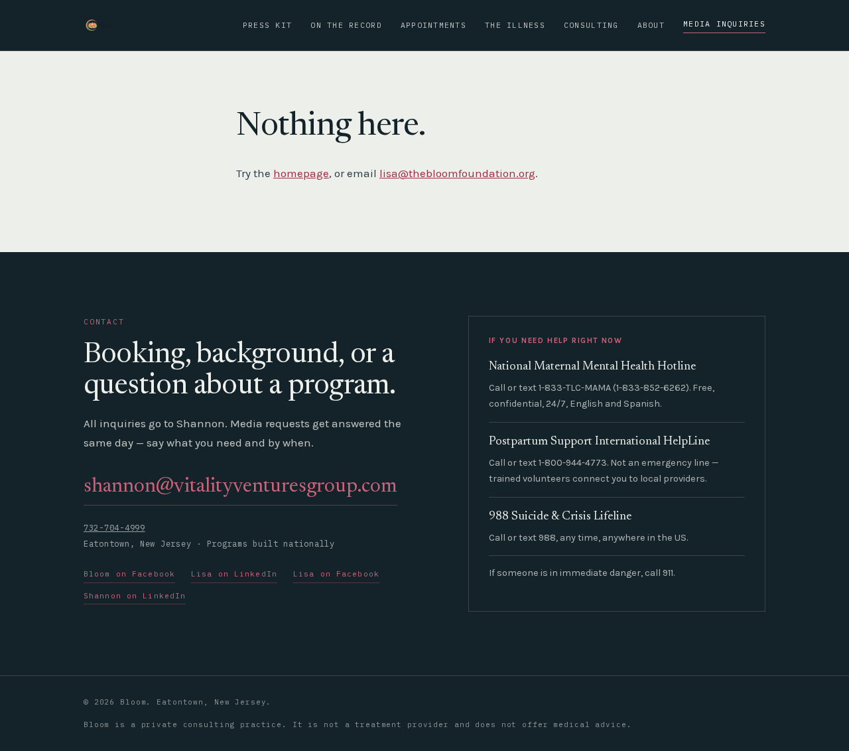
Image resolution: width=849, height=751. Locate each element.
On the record (345, 25)
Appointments (433, 25)
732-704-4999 (114, 528)
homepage (301, 173)
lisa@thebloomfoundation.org (457, 173)
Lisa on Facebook (336, 574)
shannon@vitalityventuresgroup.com (240, 487)
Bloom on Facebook (129, 574)
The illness (515, 25)
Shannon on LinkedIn (135, 595)
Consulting (591, 25)
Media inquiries (724, 24)
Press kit (267, 25)
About (651, 25)
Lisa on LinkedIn (234, 574)
